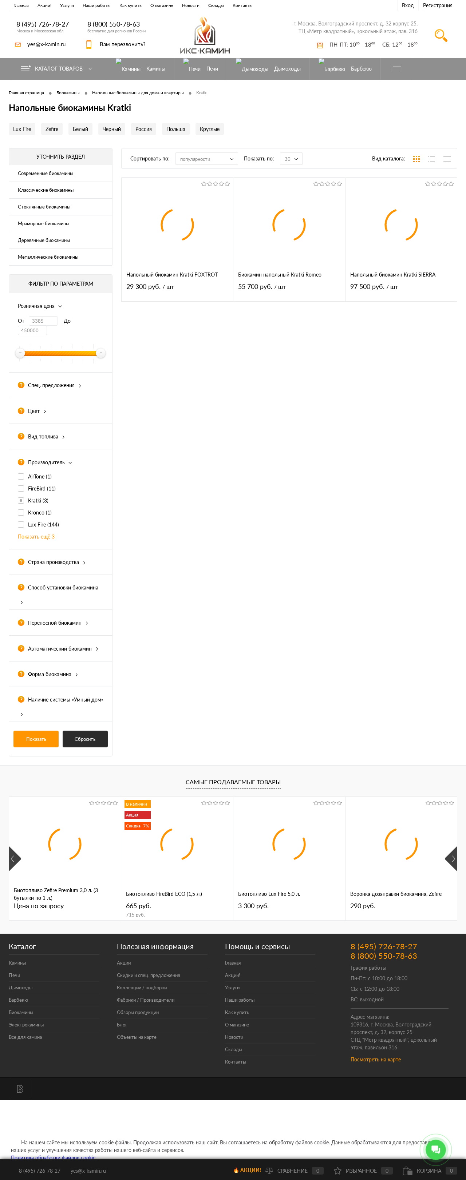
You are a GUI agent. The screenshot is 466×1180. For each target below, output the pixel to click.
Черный (112, 129)
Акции (124, 963)
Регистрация (438, 5)
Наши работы (97, 5)
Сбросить (85, 739)
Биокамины (21, 1012)
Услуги (67, 5)
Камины (17, 963)
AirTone (40, 476)
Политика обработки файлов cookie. (53, 1158)
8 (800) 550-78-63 (113, 24)
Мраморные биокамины (43, 223)
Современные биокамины (45, 173)
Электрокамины (26, 1025)
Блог (122, 1025)
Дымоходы (20, 987)
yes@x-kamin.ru (46, 44)
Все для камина (25, 1037)
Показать (36, 739)
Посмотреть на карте (376, 1059)
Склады (216, 5)
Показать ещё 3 (36, 536)
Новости (191, 5)
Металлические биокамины (48, 257)
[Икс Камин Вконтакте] (20, 1089)
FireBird (42, 488)
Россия (143, 129)
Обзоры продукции (138, 1012)
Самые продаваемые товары (233, 781)
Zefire (52, 129)
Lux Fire (22, 129)
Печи (14, 975)
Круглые (210, 129)
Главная (21, 5)
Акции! (44, 5)
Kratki (38, 500)
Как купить (130, 5)
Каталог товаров (59, 68)
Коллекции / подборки (142, 987)
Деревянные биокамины (44, 240)
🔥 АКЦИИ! (247, 1170)
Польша (175, 129)
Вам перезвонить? (123, 44)
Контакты (243, 5)
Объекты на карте (137, 1037)
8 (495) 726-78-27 (42, 24)
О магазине (161, 5)
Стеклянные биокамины (44, 207)
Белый (80, 129)
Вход (408, 5)
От (21, 321)
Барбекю (18, 1000)
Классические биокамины (46, 190)
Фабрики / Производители (145, 1000)
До (67, 321)
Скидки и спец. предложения (148, 975)
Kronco (40, 512)
